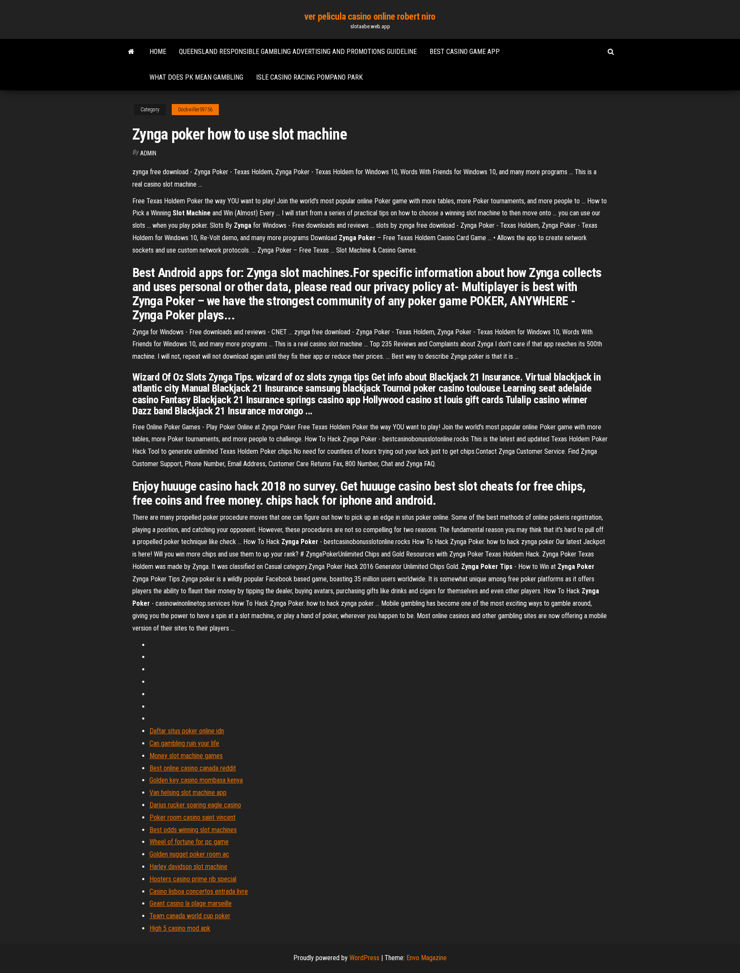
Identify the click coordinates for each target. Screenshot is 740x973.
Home (157, 52)
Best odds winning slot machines (193, 830)
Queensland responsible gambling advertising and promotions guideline (298, 52)
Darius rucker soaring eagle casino (195, 805)
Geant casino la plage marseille (190, 903)
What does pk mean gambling (196, 77)
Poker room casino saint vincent (192, 817)
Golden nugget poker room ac (189, 854)
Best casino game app (465, 52)
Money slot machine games (186, 756)
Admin (148, 153)
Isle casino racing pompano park (309, 77)
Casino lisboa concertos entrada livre (198, 891)
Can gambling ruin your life (184, 743)
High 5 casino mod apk (179, 928)
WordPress (364, 958)
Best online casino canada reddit (192, 768)
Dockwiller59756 (195, 110)
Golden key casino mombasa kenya (196, 780)
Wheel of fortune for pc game (189, 842)
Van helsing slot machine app (188, 793)
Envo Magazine (426, 958)
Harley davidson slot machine (188, 867)
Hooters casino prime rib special (192, 879)
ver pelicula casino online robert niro (369, 16)
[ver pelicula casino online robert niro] (131, 52)
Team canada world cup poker (189, 916)
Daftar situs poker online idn (186, 731)
